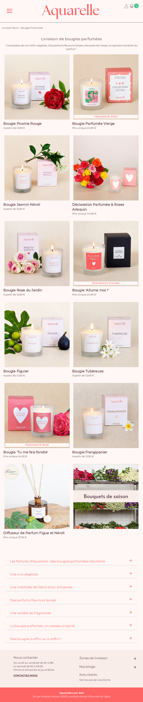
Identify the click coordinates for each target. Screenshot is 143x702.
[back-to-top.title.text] (138, 665)
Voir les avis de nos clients (94, 679)
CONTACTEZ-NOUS (25, 675)
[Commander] (106, 496)
